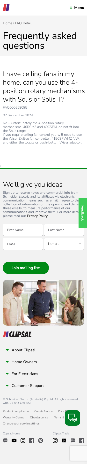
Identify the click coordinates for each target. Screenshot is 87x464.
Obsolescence (39, 417)
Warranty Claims (13, 417)
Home (7, 23)
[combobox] (64, 244)
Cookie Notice (43, 411)
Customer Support (28, 385)
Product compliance (16, 411)
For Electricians (25, 373)
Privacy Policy (37, 216)
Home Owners (24, 362)
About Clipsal (24, 350)
